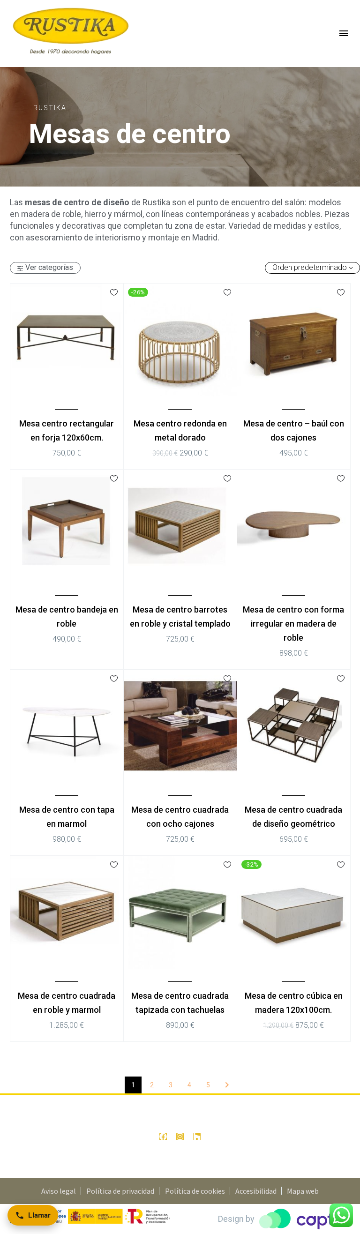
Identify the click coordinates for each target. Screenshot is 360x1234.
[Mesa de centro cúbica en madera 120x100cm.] (293, 912)
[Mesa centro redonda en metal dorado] (180, 339)
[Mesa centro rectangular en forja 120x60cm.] (66, 339)
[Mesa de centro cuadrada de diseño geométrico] (293, 726)
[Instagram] (180, 1136)
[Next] (226, 1085)
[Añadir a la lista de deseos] (113, 292)
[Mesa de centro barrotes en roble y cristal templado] (180, 526)
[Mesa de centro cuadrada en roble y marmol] (66, 912)
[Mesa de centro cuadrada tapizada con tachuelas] (180, 912)
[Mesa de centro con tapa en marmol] (66, 726)
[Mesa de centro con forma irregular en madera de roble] (293, 526)
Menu (343, 33)
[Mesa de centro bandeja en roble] (66, 526)
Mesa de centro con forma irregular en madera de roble (293, 624)
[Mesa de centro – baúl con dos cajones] (293, 339)
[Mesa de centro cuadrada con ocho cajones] (180, 726)
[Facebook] (163, 1136)
